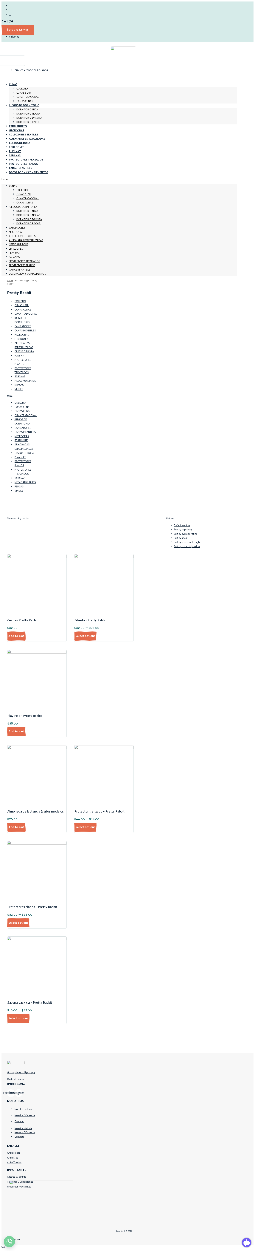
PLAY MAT (14, 253)
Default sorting (182, 525)
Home (10, 280)
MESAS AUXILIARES (25, 381)
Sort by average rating (186, 534)
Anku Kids (12, 1158)
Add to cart (16, 636)
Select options (85, 636)
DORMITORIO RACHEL (28, 122)
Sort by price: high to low (187, 546)
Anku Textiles (14, 1163)
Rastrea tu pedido (16, 1177)
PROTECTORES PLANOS (22, 265)
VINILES (19, 389)
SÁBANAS (14, 257)
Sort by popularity (183, 530)
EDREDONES (16, 249)
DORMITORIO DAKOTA (29, 118)
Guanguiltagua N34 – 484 (21, 1073)
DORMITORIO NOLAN (28, 114)
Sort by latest (180, 538)
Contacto (19, 1121)
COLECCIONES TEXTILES (22, 236)
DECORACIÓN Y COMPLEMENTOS (28, 172)
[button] (119, 179)
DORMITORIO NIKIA (27, 110)
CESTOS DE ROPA (18, 245)
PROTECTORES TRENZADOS (24, 261)
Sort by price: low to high (187, 542)
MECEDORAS (16, 232)
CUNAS (13, 84)
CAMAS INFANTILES (19, 270)
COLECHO (22, 89)
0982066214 (16, 1084)
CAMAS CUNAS (24, 203)
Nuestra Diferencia (25, 1115)
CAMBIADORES (17, 228)
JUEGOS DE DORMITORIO (24, 105)
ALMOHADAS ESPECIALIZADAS (26, 240)
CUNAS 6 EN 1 (23, 93)
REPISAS (19, 385)
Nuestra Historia (23, 1109)
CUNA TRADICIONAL (27, 97)
